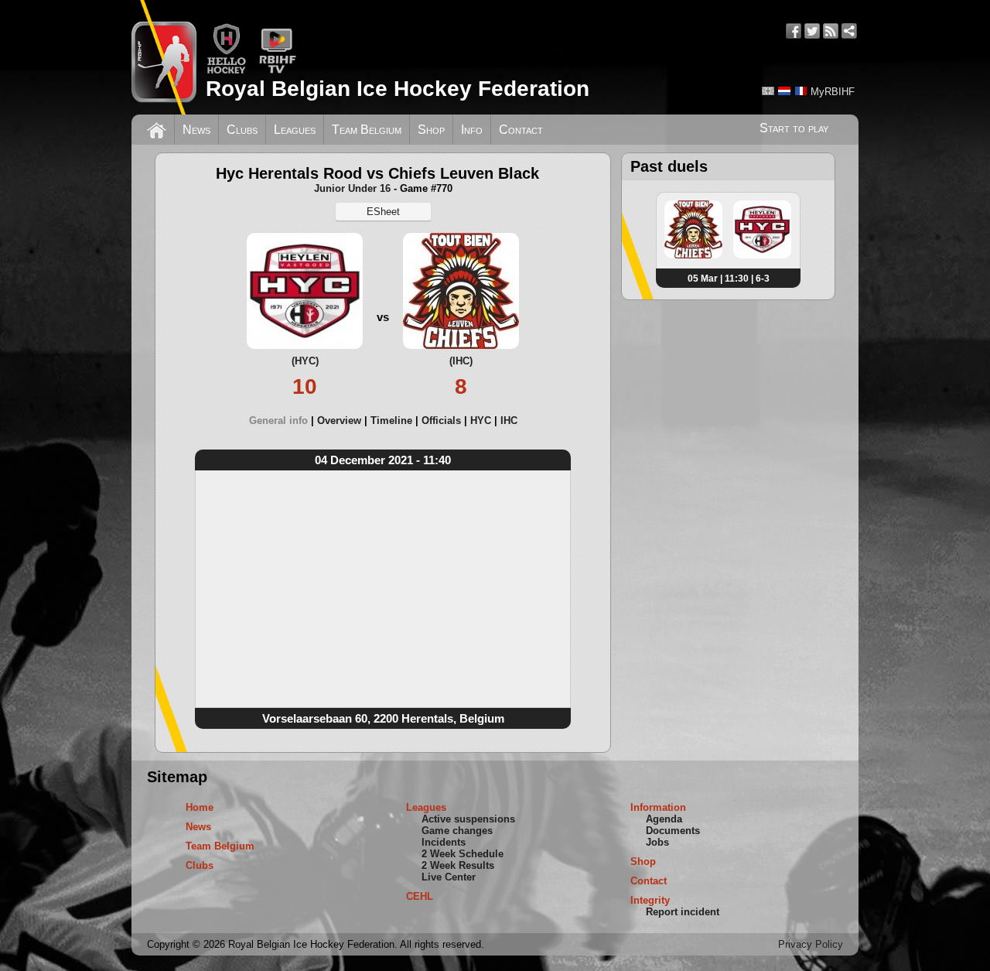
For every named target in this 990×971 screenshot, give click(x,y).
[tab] (283, 420)
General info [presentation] (278, 420)
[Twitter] (812, 31)
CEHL (419, 896)
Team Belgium (366, 129)
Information (658, 807)
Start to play (794, 128)
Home (199, 807)
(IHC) (461, 361)
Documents (673, 830)
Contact (521, 129)
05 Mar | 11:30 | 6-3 (729, 278)
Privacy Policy (810, 944)
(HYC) (305, 361)
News (196, 129)
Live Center (449, 877)
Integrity (650, 900)
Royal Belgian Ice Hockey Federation (397, 89)
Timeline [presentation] (391, 420)
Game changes (457, 830)
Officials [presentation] (441, 420)
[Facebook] (793, 31)
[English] (768, 91)
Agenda (664, 819)
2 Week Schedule (463, 854)
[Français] (800, 91)
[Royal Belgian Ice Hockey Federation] (163, 57)
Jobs (657, 842)
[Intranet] (849, 31)
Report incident (682, 912)
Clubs (242, 129)
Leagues (295, 129)
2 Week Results (458, 865)
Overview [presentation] (339, 420)
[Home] (156, 128)
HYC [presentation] (480, 420)
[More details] (693, 255)
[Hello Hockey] (226, 71)
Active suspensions (468, 819)
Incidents (444, 842)
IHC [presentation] (508, 420)
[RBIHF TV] (277, 71)
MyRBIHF (833, 91)
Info (472, 129)
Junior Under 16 (352, 188)
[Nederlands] (784, 91)
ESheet (383, 211)
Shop (431, 129)
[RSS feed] (830, 31)
